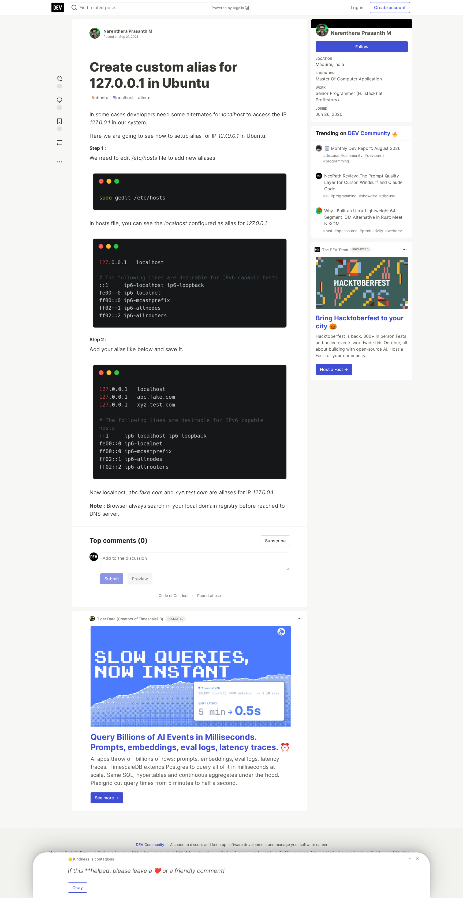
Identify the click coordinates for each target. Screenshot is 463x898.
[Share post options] (59, 162)
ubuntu (100, 97)
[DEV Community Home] (57, 7)
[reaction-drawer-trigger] (59, 81)
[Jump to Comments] (59, 102)
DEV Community (369, 133)
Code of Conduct (174, 595)
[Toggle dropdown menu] (299, 618)
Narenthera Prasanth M (127, 31)
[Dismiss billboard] (417, 859)
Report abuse (209, 595)
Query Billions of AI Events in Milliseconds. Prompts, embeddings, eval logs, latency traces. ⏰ (190, 742)
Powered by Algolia (228, 8)
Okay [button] (77, 887)
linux (144, 97)
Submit (111, 578)
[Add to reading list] (59, 124)
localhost (123, 97)
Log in (357, 7)
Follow (361, 46)
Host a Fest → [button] (334, 369)
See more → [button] (107, 797)
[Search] (74, 8)
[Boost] (59, 142)
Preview (140, 578)
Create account (390, 7)
